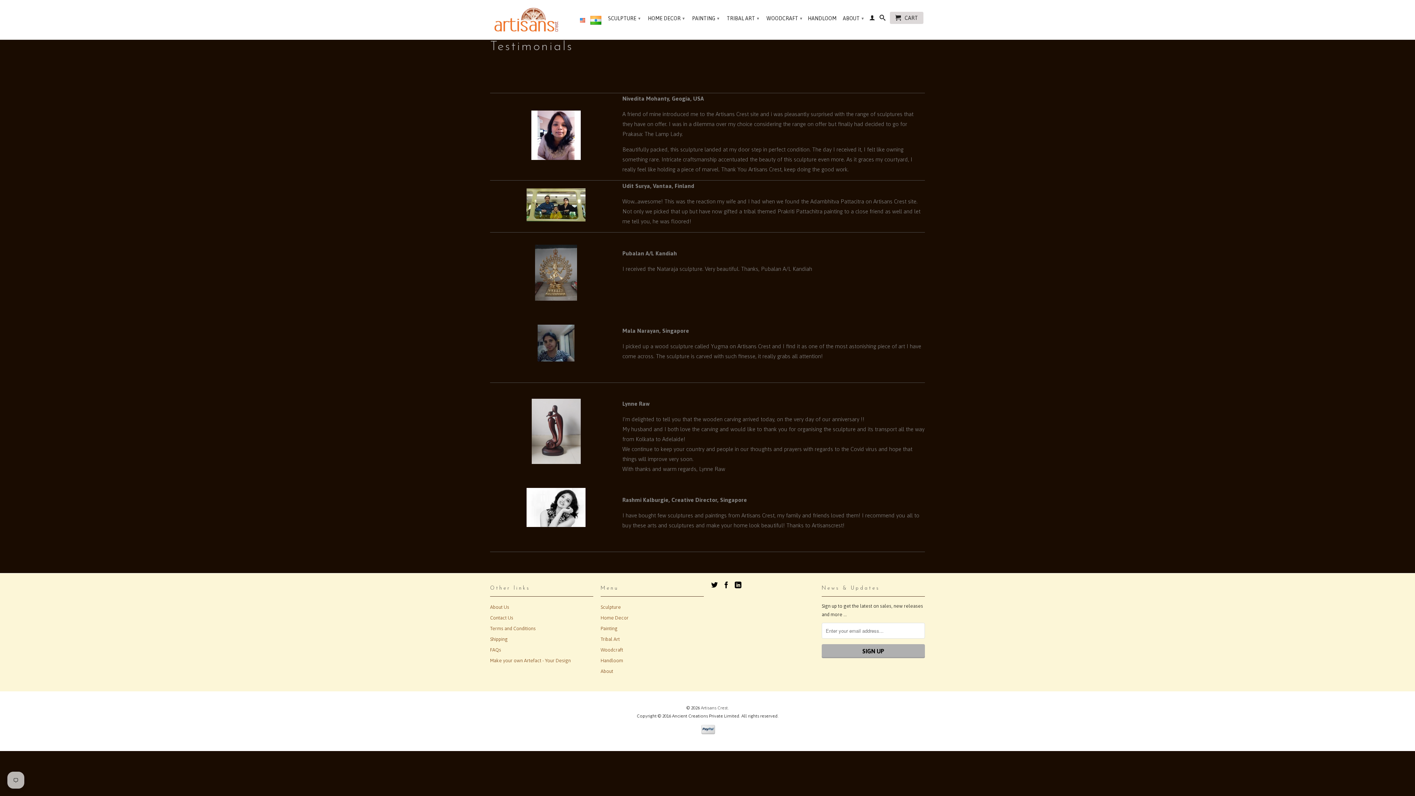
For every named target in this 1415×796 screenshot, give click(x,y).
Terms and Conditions (513, 628)
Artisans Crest (714, 708)
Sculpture (624, 18)
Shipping (499, 639)
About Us (499, 607)
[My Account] (872, 19)
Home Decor (666, 18)
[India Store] (596, 21)
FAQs (495, 650)
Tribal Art (743, 18)
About (853, 18)
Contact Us (501, 618)
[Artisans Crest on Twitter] (714, 585)
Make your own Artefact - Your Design (530, 660)
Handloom (822, 18)
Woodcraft (784, 18)
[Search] (882, 19)
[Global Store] (583, 20)
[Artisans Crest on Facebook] (726, 585)
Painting (705, 18)
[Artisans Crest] (528, 20)
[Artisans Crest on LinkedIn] (738, 585)
